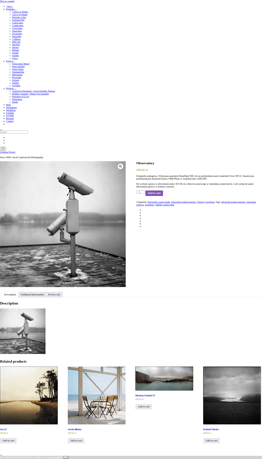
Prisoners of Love (20, 96)
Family (15, 53)
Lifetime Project (7, 152)
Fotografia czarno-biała (159, 202)
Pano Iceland (18, 66)
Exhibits (10, 113)
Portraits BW (18, 20)
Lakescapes (17, 23)
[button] (120, 166)
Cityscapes (17, 28)
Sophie (15, 55)
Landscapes (17, 25)
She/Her (16, 44)
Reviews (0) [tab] (54, 294)
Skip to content (7, 1)
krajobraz (149, 205)
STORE (10, 115)
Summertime (18, 72)
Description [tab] (10, 294)
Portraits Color (19, 17)
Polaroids (16, 36)
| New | (9, 6)
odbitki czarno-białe (164, 205)
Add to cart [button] (8, 440)
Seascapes (17, 31)
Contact (9, 121)
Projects (10, 88)
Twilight (16, 85)
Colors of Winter (20, 12)
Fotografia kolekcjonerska (183, 202)
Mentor (15, 50)
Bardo (15, 102)
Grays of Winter (19, 14)
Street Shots (18, 69)
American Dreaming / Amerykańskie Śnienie (33, 91)
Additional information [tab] (32, 294)
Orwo (15, 58)
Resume (10, 118)
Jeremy (15, 47)
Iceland (15, 80)
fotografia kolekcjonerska (233, 202)
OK (65, 457)
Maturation (17, 74)
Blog (8, 105)
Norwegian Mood (20, 64)
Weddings (11, 110)
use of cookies (55, 457)
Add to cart (154, 193)
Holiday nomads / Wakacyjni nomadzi (30, 94)
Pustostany (17, 99)
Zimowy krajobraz (206, 202)
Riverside (16, 77)
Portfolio (10, 9)
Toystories (17, 33)
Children (16, 39)
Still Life (16, 42)
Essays (9, 61)
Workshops (11, 107)
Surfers (15, 83)
